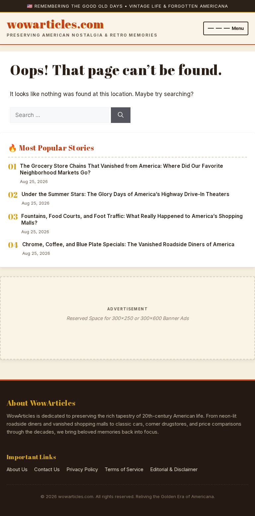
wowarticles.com (55, 24)
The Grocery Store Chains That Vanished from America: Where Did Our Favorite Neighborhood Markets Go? (121, 169)
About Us (17, 469)
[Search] (120, 115)
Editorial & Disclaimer (174, 469)
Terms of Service (124, 469)
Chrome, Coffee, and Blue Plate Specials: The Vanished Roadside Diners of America (128, 244)
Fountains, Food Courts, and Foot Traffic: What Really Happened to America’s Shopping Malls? (132, 219)
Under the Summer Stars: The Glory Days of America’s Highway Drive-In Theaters (125, 194)
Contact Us (47, 469)
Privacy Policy (82, 469)
